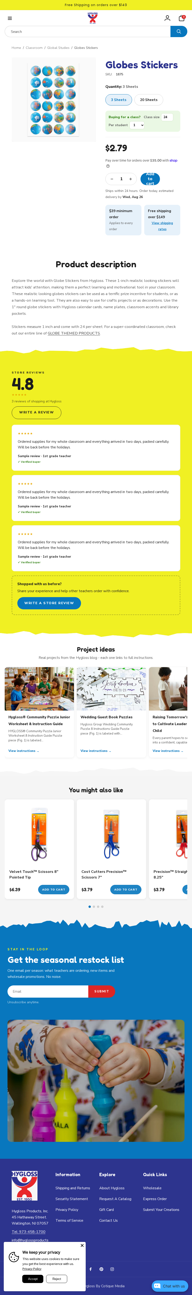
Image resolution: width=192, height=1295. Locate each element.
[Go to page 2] (94, 907)
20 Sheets (149, 99)
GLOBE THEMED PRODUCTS (74, 333)
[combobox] (88, 31)
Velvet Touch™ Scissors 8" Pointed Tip (33, 874)
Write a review (36, 412)
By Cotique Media (110, 1286)
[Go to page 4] (102, 907)
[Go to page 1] (90, 907)
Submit (101, 991)
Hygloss (88, 1286)
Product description (96, 264)
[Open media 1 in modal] (54, 99)
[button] (10, 18)
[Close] (82, 1245)
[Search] (178, 31)
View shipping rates (162, 226)
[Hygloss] (24, 1199)
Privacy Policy (31, 1269)
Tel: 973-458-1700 (28, 1231)
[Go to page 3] (98, 907)
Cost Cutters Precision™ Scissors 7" (103, 874)
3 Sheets (118, 99)
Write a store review (49, 603)
